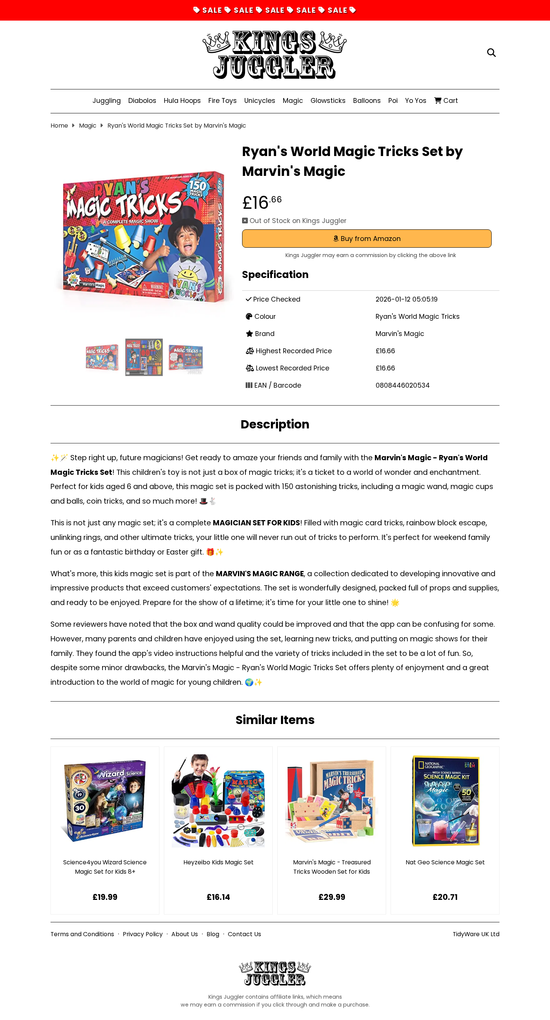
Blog (213, 934)
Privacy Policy (143, 934)
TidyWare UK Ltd (476, 934)
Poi (393, 100)
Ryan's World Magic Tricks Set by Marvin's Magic (176, 125)
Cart (449, 100)
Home (59, 125)
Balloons (367, 100)
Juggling (106, 100)
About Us (184, 934)
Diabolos (142, 100)
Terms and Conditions (82, 934)
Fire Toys (222, 100)
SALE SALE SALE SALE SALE (275, 10)
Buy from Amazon (370, 238)
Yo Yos (416, 100)
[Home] (274, 53)
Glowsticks (328, 100)
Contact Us (244, 934)
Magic (293, 100)
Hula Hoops (182, 100)
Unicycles (259, 100)
